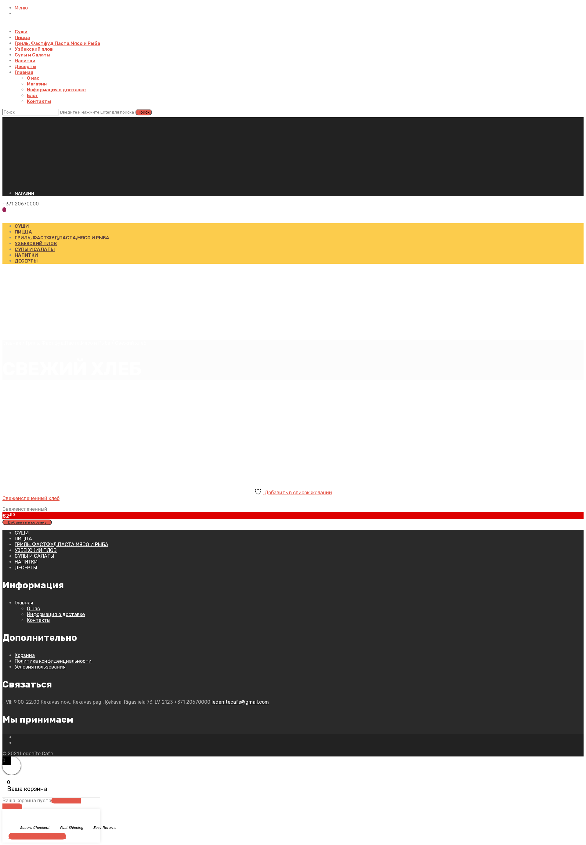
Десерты (25, 66)
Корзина (25, 655)
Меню (21, 8)
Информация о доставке (56, 89)
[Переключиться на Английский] (32, 26)
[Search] (4, 215)
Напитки (25, 60)
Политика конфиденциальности (53, 661)
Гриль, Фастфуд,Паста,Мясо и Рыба (57, 43)
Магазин (37, 84)
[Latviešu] (10, 120)
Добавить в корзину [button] (27, 522)
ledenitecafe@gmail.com (240, 702)
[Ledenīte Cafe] (257, 182)
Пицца (22, 37)
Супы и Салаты (32, 55)
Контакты (39, 101)
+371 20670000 (20, 204)
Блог (32, 95)
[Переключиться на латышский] (18, 26)
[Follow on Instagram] (16, 743)
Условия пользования (40, 667)
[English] (16, 120)
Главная (24, 72)
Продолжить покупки (37, 836)
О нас (33, 78)
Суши (21, 31)
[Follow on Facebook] (16, 737)
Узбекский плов (34, 49)
